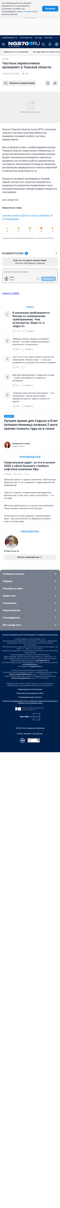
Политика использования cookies (30, 693)
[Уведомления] (50, 44)
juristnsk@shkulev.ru (30, 664)
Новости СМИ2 (10, 293)
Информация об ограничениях (30, 689)
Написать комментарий (22, 83)
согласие (27, 11)
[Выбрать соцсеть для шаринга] (55, 83)
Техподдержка (11, 617)
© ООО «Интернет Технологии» (30, 734)
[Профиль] (56, 44)
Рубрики (8, 581)
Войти (12, 280)
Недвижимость (10, 38)
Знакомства (26, 38)
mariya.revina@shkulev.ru (21, 678)
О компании (9, 603)
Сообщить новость (13, 574)
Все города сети (12, 624)
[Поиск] (43, 44)
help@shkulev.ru (36, 666)
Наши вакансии (11, 610)
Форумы (49, 38)
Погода (38, 38)
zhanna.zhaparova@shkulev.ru (20, 674)
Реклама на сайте (13, 588)
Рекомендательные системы (30, 697)
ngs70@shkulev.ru (42, 661)
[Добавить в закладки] (48, 83)
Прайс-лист (9, 595)
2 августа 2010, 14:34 (10, 74)
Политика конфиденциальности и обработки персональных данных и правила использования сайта (30, 702)
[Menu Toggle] (3, 44)
